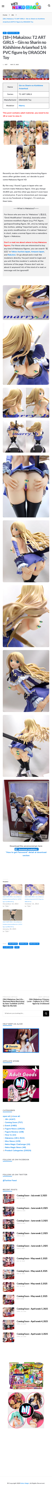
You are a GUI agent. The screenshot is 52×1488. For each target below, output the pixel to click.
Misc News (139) (13, 1141)
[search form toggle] (49, 6)
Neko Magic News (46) (15, 1147)
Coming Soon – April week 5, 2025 (32, 1308)
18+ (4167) (10, 1119)
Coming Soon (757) (14, 1122)
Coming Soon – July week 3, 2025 (32, 1195)
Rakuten (12, 255)
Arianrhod (13, 943)
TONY (17, 947)
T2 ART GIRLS (8, 947)
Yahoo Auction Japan (20, 251)
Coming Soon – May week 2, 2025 (32, 1296)
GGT (6, 64)
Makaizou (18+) (13, 33)
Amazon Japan (37, 251)
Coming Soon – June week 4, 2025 (32, 1208)
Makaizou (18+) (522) (15, 1138)
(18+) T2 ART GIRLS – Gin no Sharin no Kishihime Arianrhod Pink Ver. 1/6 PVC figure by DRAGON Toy (12, 899)
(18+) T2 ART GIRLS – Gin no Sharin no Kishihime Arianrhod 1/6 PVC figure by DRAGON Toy (34, 899)
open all (7, 1116)
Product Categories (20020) (18, 1150)
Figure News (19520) (15, 1128)
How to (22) (10, 1135)
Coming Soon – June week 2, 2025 (32, 1233)
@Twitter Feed (10, 1180)
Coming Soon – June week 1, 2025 (32, 1245)
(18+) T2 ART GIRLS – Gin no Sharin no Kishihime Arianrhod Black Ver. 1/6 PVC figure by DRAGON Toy (12, 924)
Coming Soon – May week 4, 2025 (32, 1271)
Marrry (22, 105)
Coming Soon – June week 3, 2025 (32, 1220)
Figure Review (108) (14, 1132)
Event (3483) (11, 1125)
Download (23, 943)
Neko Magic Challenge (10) (17, 1144)
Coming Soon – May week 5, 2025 (32, 1258)
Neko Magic (24, 1483)
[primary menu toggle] (3, 6)
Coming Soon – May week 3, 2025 (32, 1283)
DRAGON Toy (34, 943)
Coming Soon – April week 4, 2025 (32, 1321)
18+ (5, 33)
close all (16, 1116)
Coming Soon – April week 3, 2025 (32, 1334)
